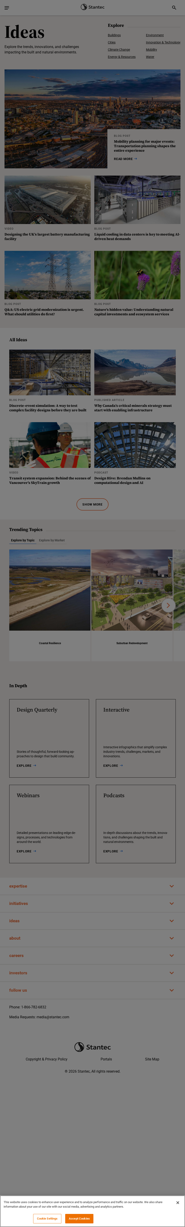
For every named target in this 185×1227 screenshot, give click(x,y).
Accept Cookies (79, 1218)
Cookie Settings (47, 1218)
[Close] (178, 1203)
